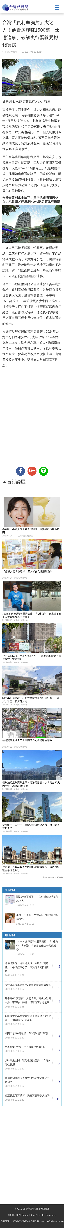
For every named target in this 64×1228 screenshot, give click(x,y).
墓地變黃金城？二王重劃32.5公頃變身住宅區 (27, 740)
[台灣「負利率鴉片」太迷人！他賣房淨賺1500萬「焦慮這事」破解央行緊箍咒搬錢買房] (20, 471)
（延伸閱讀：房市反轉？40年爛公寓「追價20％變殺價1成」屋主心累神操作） (31, 185)
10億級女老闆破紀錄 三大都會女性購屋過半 (27, 571)
